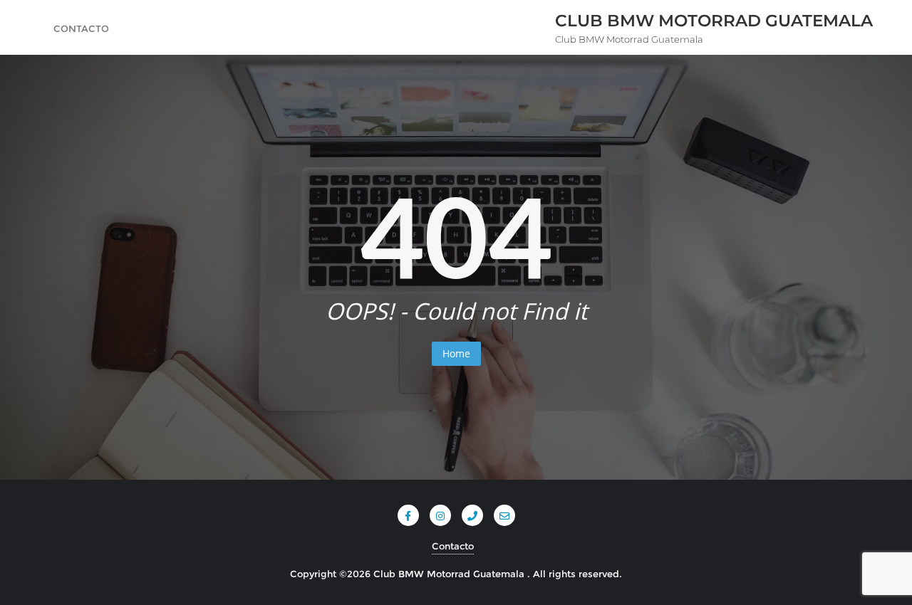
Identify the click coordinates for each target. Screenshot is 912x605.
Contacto (453, 546)
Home (456, 353)
